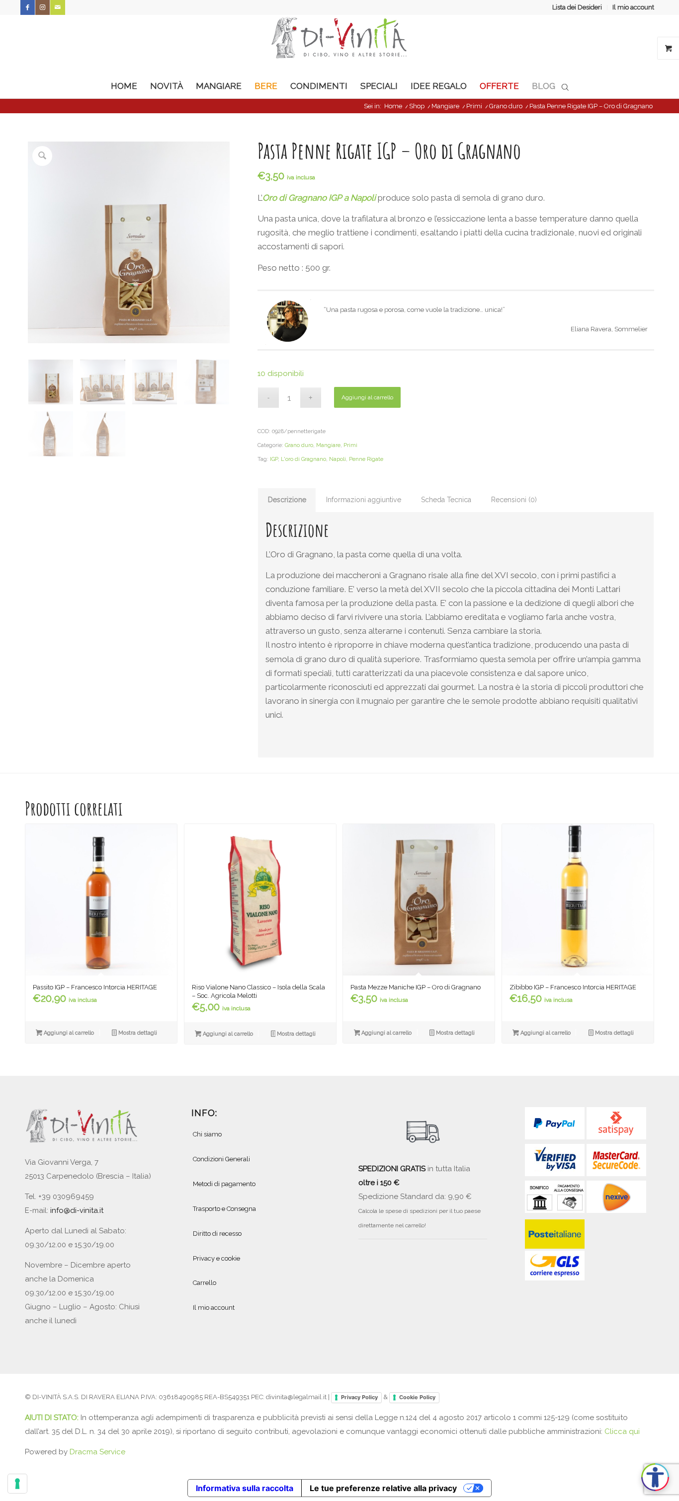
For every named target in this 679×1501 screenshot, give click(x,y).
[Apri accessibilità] (655, 1477)
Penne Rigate (366, 459)
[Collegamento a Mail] (57, 7)
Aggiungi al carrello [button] (68, 1033)
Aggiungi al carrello (367, 397)
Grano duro (299, 445)
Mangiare (328, 445)
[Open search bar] (565, 86)
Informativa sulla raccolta (244, 1488)
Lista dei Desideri (577, 7)
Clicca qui (622, 1431)
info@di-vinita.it (76, 1210)
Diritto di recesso (217, 1233)
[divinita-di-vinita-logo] (339, 44)
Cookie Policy (417, 1397)
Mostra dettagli (137, 1033)
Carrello (204, 1282)
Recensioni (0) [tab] (514, 500)
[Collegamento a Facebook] (27, 7)
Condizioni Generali (221, 1159)
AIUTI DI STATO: (53, 1417)
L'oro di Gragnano (303, 459)
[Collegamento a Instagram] (42, 7)
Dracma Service (97, 1451)
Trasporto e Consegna (224, 1208)
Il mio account (633, 7)
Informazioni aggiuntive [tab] (363, 500)
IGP (274, 459)
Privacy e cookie (216, 1258)
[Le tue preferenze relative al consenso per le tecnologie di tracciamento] (17, 1483)
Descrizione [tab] (287, 500)
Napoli (337, 459)
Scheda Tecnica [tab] (446, 500)
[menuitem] (577, 7)
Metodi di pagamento (224, 1184)
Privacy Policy (359, 1397)
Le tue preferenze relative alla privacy (383, 1488)
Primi (350, 445)
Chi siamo (207, 1134)
